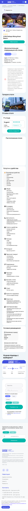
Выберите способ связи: (11, 394)
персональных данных (14, 413)
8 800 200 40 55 (6, 490)
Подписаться (14, 440)
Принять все (5, 507)
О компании (5, 479)
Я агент (15, 402)
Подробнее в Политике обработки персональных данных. (13, 504)
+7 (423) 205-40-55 (7, 492)
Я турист (8, 402)
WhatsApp (8, 399)
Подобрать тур (14, 407)
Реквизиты (5, 483)
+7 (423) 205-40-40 (7, 494)
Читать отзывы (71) (14, 131)
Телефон (7, 396)
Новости (4, 481)
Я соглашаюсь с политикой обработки (14, 413)
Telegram (13, 396)
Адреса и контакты (7, 477)
